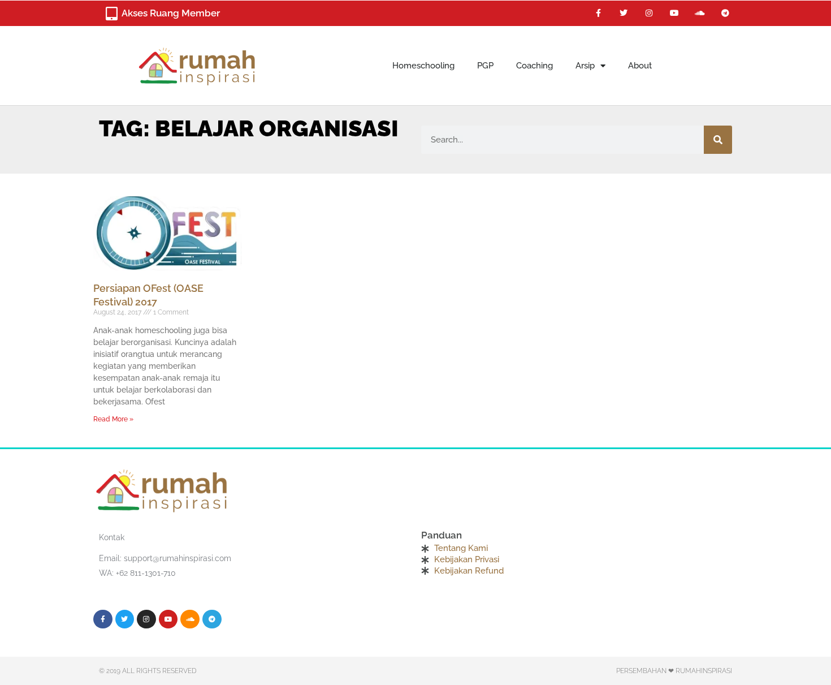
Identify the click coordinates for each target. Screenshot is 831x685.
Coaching (534, 66)
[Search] (718, 140)
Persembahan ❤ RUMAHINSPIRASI (674, 671)
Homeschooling (423, 66)
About (640, 66)
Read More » (113, 419)
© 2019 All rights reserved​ (148, 671)
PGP (485, 66)
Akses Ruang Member (171, 13)
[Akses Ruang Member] (111, 13)
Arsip (585, 66)
